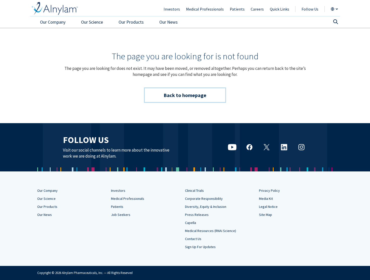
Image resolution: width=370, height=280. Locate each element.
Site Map (265, 214)
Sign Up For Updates (200, 247)
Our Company (47, 190)
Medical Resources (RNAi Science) (210, 230)
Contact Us (193, 239)
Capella (190, 222)
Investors (118, 190)
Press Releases (197, 214)
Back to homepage (185, 95)
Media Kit (266, 198)
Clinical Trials (194, 190)
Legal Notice (268, 206)
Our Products (47, 206)
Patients (117, 206)
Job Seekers (120, 214)
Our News (44, 214)
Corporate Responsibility (204, 198)
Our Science (46, 198)
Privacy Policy (269, 190)
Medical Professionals (127, 198)
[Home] (54, 8)
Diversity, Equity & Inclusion (205, 206)
